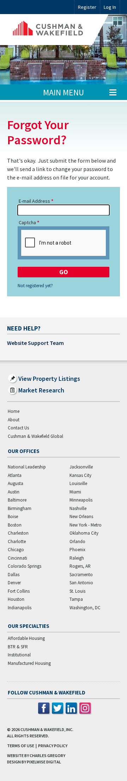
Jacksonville (81, 467)
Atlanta (15, 475)
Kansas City (80, 475)
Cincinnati (17, 558)
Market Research (41, 390)
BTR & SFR (18, 647)
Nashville (77, 508)
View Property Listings (49, 378)
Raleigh (76, 558)
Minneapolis (80, 500)
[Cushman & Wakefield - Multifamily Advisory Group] (58, 29)
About (13, 420)
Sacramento (81, 575)
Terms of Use (20, 745)
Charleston (18, 533)
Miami (75, 492)
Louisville (78, 483)
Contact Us (18, 428)
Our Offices (24, 451)
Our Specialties (28, 626)
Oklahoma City (83, 533)
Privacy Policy (52, 745)
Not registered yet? (35, 286)
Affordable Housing (26, 638)
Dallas (13, 575)
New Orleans (81, 516)
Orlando (77, 541)
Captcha (27, 222)
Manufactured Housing (29, 663)
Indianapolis (19, 608)
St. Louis (77, 591)
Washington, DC (85, 608)
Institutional (19, 655)
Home (13, 411)
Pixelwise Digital (44, 761)
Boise (13, 516)
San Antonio (81, 583)
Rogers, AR (80, 566)
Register (87, 7)
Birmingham (19, 508)
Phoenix (77, 550)
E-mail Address (34, 201)
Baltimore (17, 500)
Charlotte (17, 541)
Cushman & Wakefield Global (35, 436)
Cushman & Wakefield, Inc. (46, 729)
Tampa (76, 599)
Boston (15, 525)
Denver (14, 583)
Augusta (15, 483)
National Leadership (27, 467)
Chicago (16, 550)
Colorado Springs (24, 566)
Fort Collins (19, 591)
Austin (13, 492)
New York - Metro (85, 525)
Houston (16, 599)
